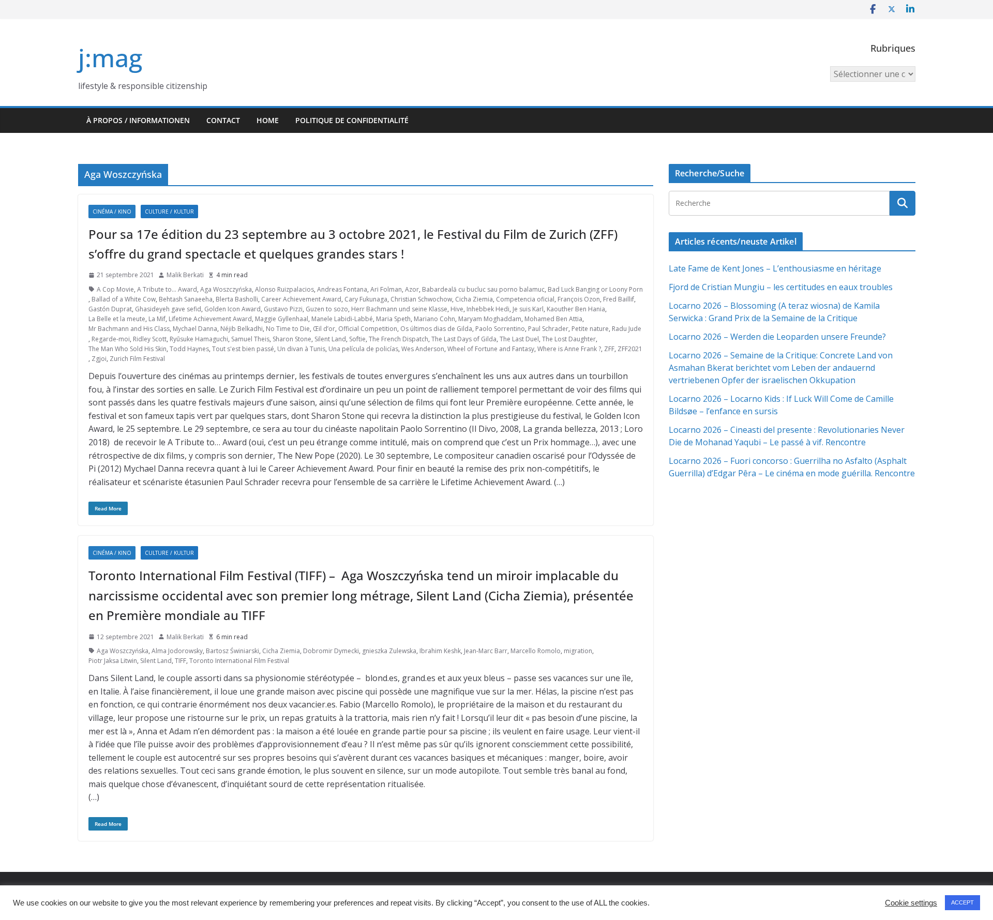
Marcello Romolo (535, 650)
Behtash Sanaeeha (186, 299)
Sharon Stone (292, 339)
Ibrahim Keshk (440, 650)
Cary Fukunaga (365, 299)
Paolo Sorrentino (500, 328)
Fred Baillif (618, 299)
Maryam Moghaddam (489, 318)
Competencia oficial (525, 299)
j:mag (110, 57)
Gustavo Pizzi (283, 309)
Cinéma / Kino (112, 211)
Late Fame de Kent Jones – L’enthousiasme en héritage (775, 268)
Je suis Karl (528, 309)
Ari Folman (386, 289)
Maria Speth (393, 318)
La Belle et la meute (116, 318)
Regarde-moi (111, 339)
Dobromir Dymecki (331, 650)
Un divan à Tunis (301, 348)
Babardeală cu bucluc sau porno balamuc (483, 289)
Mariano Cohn (434, 318)
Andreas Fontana (342, 289)
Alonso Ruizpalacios (284, 289)
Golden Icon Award (232, 309)
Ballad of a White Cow (124, 299)
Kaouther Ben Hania (576, 309)
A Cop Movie (115, 289)
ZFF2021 (630, 348)
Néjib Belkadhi (241, 328)
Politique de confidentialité (352, 120)
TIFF (180, 660)
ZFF (609, 348)
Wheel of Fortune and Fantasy (490, 348)
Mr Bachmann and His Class (129, 328)
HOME (268, 120)
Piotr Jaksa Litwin (112, 660)
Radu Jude (626, 328)
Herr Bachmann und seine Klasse (399, 309)
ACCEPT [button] (962, 902)
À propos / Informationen (138, 120)
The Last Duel (519, 339)
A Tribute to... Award (167, 289)
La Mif (157, 318)
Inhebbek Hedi (488, 309)
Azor (412, 289)
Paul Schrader (548, 328)
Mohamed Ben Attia (553, 318)
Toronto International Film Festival (239, 660)
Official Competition (367, 328)
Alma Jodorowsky (177, 650)
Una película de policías (363, 348)
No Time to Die (288, 328)
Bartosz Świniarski (232, 650)
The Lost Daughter (569, 339)
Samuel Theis (250, 339)
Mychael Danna (195, 328)
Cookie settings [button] (911, 903)
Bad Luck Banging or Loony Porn (595, 289)
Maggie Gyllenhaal (281, 318)
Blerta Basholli (237, 299)
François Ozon (579, 299)
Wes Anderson (422, 348)
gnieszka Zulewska (389, 650)
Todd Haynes (189, 348)
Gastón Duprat (110, 309)
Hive (456, 309)
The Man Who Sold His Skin (127, 348)
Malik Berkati (185, 274)
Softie (357, 339)
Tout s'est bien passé (243, 348)
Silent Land (330, 339)
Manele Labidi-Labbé (342, 318)
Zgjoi (99, 358)
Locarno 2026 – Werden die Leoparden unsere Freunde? (777, 336)
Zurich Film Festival (137, 358)
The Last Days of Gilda (463, 339)
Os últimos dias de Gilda (436, 328)
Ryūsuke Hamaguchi (199, 339)
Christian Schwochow (421, 299)
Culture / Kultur (169, 211)
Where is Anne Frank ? (569, 348)
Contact (223, 120)
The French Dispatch (398, 339)
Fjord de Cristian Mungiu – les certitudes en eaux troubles (781, 287)
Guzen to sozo (327, 309)
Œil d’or (324, 328)
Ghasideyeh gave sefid (168, 309)
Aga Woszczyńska (226, 289)
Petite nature (590, 328)
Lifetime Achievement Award (210, 318)
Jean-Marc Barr (485, 650)
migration (578, 650)
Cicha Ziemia (474, 299)
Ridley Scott (150, 339)
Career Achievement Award (301, 299)
